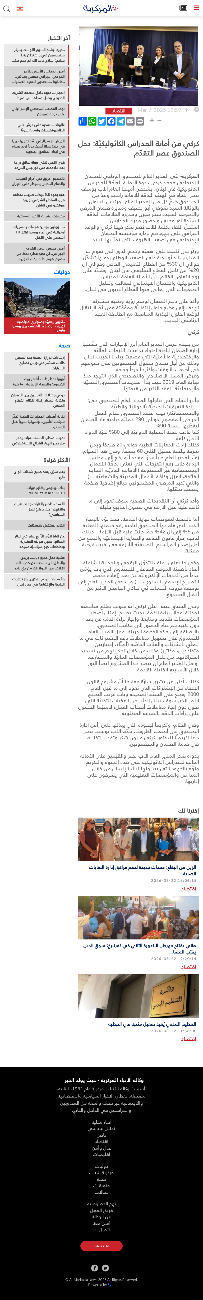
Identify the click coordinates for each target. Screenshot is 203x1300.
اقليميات (101, 1154)
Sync (111, 1285)
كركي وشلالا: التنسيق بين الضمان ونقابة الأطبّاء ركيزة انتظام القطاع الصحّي (38, 400)
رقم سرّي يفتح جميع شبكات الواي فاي (39, 474)
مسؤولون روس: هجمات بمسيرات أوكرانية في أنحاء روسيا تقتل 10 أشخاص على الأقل (39, 232)
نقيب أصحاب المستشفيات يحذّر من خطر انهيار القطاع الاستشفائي (38, 440)
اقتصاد (188, 888)
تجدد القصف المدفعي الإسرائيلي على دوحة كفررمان (38, 111)
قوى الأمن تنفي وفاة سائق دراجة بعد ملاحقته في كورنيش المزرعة (39, 165)
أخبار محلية (102, 1121)
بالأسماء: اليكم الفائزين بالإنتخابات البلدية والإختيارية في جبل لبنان (38, 581)
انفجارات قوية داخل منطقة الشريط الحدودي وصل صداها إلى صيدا (38, 95)
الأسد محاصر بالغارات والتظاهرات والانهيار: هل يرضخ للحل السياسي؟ (39, 509)
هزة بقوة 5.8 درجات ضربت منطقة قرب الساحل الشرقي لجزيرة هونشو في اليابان (39, 200)
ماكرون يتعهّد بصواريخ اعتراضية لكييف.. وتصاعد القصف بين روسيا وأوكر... (38, 326)
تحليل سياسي (101, 1128)
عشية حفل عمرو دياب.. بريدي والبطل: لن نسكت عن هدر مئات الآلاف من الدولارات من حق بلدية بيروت (39, 563)
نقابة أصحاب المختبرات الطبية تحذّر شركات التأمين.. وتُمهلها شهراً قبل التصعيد (38, 422)
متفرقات (101, 1185)
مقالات (102, 1191)
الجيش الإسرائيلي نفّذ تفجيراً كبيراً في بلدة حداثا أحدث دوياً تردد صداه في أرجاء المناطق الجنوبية (38, 146)
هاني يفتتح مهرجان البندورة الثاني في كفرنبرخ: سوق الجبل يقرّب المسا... (140, 948)
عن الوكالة (101, 1216)
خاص (102, 1134)
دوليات (62, 271)
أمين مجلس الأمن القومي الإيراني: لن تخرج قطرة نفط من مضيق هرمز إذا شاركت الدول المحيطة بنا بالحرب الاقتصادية (41, 253)
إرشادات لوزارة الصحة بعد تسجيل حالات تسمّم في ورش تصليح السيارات (40, 363)
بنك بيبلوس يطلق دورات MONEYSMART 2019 (46, 490)
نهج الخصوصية (101, 1203)
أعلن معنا (101, 1223)
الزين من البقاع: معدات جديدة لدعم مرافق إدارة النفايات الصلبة (142, 870)
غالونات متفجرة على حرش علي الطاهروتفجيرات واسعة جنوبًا (41, 127)
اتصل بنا (101, 1229)
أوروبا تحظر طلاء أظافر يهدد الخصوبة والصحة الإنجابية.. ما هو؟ (39, 381)
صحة (64, 345)
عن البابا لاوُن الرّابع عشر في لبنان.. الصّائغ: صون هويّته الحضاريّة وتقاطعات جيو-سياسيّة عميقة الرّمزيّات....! (38, 541)
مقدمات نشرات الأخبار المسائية (41, 216)
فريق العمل (101, 1210)
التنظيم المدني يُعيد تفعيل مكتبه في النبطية (152, 1023)
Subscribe (101, 1246)
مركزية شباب (101, 1172)
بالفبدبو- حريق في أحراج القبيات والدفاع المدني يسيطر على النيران (38, 181)
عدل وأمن (101, 1147)
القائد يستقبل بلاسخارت (46, 525)
